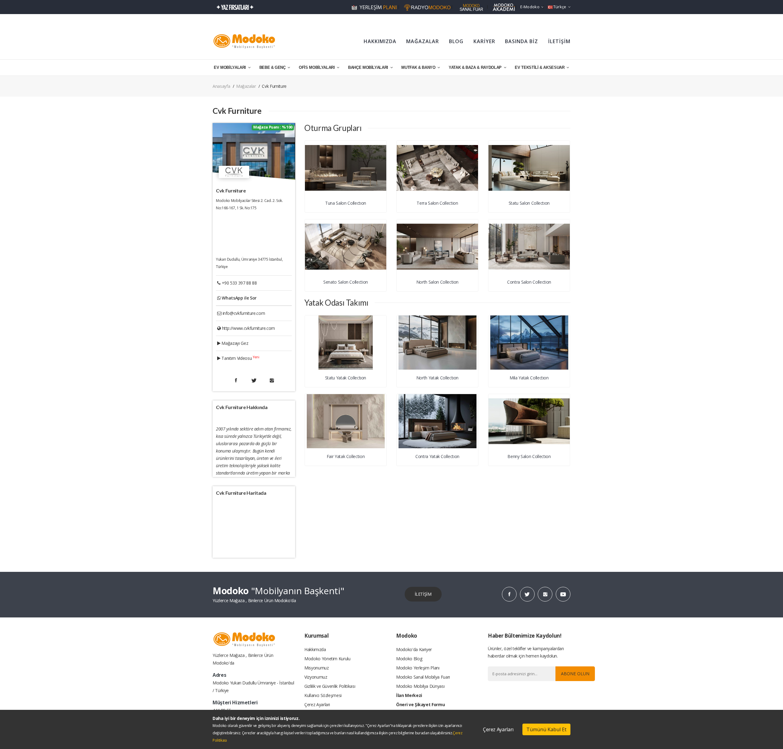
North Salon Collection (437, 282)
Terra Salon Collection (437, 203)
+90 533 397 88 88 (239, 283)
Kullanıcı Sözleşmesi (323, 695)
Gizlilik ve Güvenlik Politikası (329, 686)
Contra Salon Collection (529, 282)
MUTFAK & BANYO (418, 67)
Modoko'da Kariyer (414, 649)
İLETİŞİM (559, 41)
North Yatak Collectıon (437, 378)
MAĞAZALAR (422, 41)
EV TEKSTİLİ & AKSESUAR (540, 67)
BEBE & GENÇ (273, 67)
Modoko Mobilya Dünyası (420, 686)
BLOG (456, 41)
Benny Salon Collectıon (529, 456)
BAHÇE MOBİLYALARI (368, 67)
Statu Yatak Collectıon (345, 378)
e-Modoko (530, 6)
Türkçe (559, 6)
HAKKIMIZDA (380, 41)
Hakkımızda (315, 649)
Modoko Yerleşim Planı (418, 668)
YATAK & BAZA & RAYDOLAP (476, 67)
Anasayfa (221, 86)
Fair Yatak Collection (346, 456)
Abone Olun (575, 673)
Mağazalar (246, 86)
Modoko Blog (409, 658)
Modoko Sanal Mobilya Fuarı (423, 677)
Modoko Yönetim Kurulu (327, 658)
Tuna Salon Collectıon (345, 203)
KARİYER (484, 41)
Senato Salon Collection (345, 282)
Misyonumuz (316, 668)
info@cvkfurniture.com (244, 313)
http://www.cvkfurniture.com (248, 328)
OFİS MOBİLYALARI (317, 67)
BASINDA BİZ (521, 41)
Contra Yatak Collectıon (437, 456)
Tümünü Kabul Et (546, 729)
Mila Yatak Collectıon (529, 378)
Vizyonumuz (315, 677)
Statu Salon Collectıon (529, 203)
